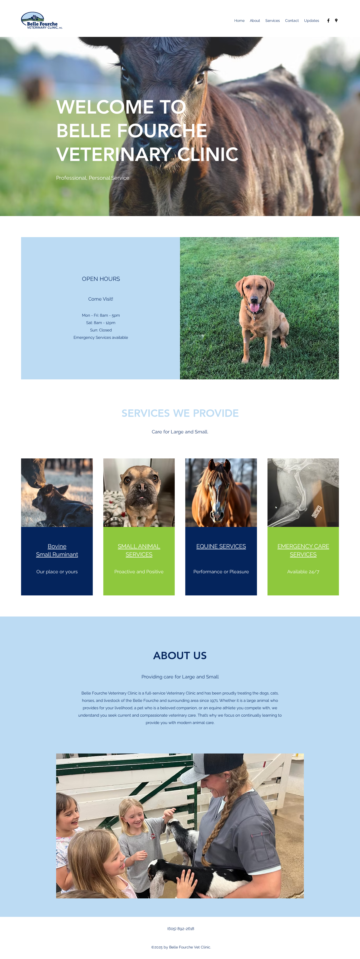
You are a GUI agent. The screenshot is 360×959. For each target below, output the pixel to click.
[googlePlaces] (336, 20)
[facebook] (328, 20)
